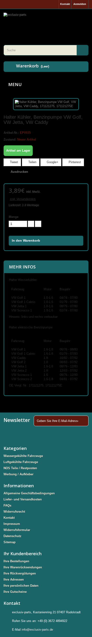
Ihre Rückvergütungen (20, 573)
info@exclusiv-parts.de (37, 629)
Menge (13, 217)
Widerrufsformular (17, 530)
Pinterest (74, 162)
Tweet (13, 162)
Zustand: (10, 139)
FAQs (7, 505)
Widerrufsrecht (14, 511)
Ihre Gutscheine (15, 592)
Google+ (52, 162)
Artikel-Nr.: (11, 132)
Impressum (12, 524)
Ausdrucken (19, 171)
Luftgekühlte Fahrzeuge (21, 462)
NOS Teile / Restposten (20, 468)
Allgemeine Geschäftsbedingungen (29, 493)
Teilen (31, 162)
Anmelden (79, 4)
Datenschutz (12, 536)
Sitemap (10, 542)
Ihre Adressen (14, 579)
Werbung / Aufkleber (18, 474)
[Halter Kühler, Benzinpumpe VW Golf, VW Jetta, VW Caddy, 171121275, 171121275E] (46, 104)
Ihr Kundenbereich (23, 553)
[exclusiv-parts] (46, 21)
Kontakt (65, 4)
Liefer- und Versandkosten (23, 499)
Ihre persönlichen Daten (21, 585)
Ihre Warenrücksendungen (23, 567)
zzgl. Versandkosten (23, 199)
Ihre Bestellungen (16, 561)
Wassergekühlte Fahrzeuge (23, 456)
